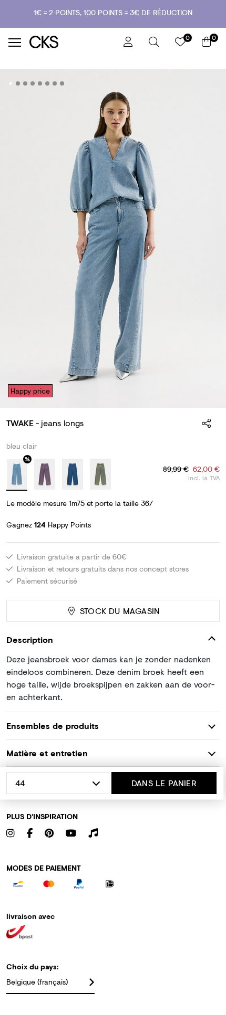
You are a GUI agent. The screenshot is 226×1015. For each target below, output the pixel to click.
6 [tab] (47, 83)
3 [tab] (25, 83)
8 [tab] (62, 83)
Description (29, 639)
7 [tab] (55, 83)
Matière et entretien (47, 753)
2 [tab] (18, 83)
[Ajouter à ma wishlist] (204, 84)
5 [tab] (40, 83)
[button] (154, 41)
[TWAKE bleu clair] (16, 475)
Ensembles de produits (52, 726)
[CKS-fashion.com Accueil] (72, 42)
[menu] (14, 42)
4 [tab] (33, 83)
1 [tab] (10, 83)
